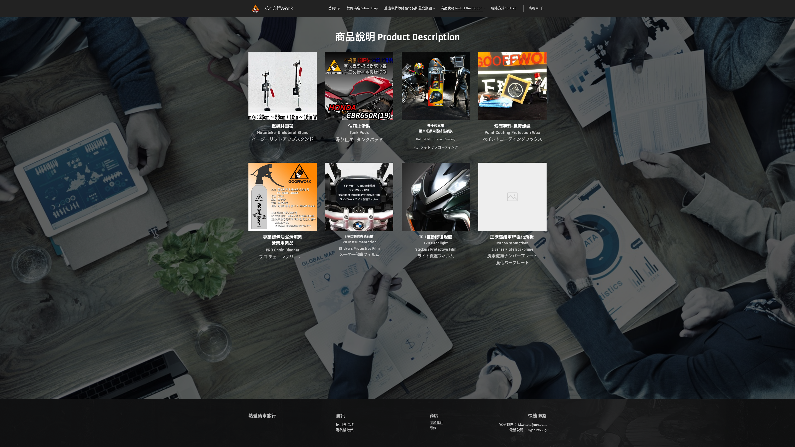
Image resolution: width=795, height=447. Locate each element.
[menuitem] (335, 8)
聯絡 (433, 428)
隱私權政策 (345, 430)
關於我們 (436, 423)
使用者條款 (345, 424)
